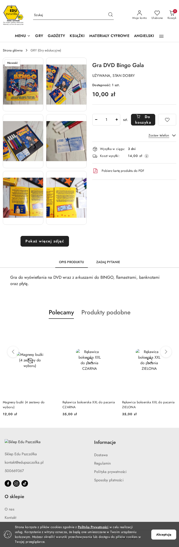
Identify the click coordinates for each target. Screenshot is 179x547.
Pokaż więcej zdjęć (44, 241)
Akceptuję (163, 534)
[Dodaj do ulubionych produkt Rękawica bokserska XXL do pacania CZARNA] (51, 329)
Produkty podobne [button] (106, 312)
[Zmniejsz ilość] (96, 119)
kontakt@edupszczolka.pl (24, 462)
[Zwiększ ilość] (116, 119)
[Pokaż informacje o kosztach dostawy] (146, 156)
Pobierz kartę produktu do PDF (123, 170)
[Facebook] (8, 483)
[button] (23, 36)
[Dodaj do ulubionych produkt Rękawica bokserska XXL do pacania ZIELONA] (111, 329)
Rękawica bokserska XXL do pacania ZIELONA (88, 404)
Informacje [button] (105, 442)
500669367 (14, 470)
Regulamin (102, 463)
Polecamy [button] (61, 312)
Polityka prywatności (110, 471)
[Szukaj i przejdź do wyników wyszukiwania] (110, 15)
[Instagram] (16, 483)
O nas (9, 509)
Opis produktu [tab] (71, 262)
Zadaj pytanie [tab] (108, 262)
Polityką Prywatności (93, 527)
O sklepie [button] (14, 496)
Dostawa (101, 455)
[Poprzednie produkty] (13, 352)
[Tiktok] (24, 483)
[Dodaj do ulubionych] (167, 120)
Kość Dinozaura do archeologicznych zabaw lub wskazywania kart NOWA (149, 404)
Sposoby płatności (109, 480)
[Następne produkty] (166, 352)
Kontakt (10, 517)
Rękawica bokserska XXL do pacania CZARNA (29, 404)
